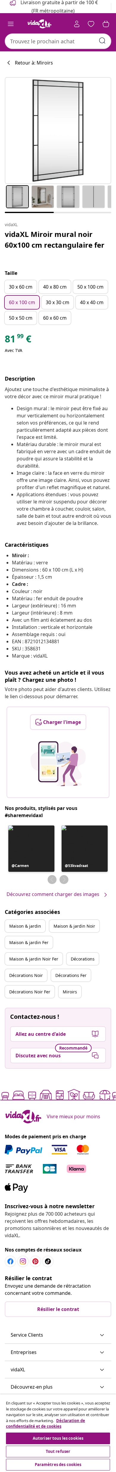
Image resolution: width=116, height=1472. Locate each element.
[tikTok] (48, 1261)
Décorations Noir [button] (26, 975)
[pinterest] (35, 1261)
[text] (18, 340)
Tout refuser (58, 1451)
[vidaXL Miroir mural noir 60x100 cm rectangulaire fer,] (58, 130)
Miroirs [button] (70, 992)
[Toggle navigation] (11, 24)
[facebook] (10, 1261)
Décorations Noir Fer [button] (29, 992)
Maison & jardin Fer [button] (28, 942)
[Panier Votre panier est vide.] (106, 23)
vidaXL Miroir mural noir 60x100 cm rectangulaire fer (54, 239)
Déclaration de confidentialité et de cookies (45, 1423)
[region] (58, 1433)
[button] (31, 848)
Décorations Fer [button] (71, 975)
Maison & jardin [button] (25, 926)
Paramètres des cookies (58, 1464)
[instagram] (23, 1261)
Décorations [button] (83, 959)
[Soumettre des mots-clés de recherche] (102, 40)
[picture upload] (58, 763)
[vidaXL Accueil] (39, 23)
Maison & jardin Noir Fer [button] (33, 959)
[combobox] (58, 41)
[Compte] (76, 23)
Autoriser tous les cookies (58, 1438)
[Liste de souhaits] (91, 23)
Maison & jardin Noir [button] (74, 926)
